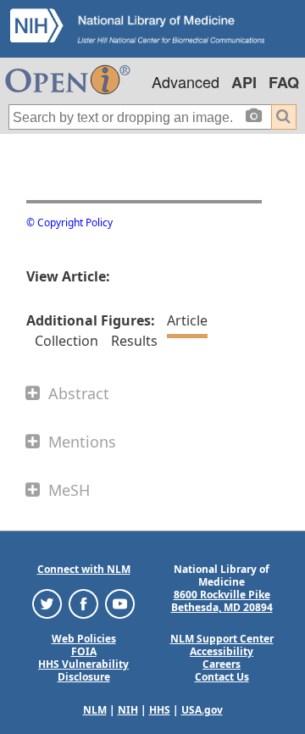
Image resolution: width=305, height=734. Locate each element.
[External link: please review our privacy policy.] (47, 603)
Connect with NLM (83, 569)
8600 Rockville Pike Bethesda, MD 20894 (222, 600)
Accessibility (221, 651)
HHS (159, 710)
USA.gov (202, 710)
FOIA (84, 651)
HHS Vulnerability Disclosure (83, 670)
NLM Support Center (222, 638)
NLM (95, 710)
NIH (128, 710)
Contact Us (222, 677)
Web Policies (84, 638)
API (244, 82)
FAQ (284, 82)
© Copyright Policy (69, 222)
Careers (221, 664)
